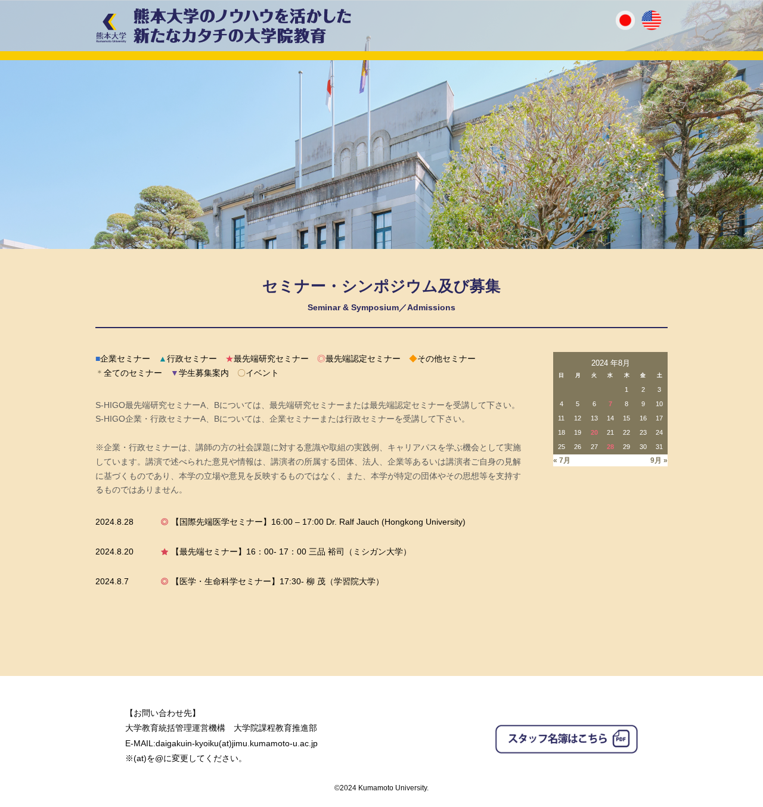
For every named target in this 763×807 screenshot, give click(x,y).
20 (594, 432)
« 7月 (561, 460)
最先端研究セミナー (267, 358)
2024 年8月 (610, 363)
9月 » (659, 460)
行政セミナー (188, 358)
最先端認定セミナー (359, 358)
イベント (258, 373)
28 (610, 446)
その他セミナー (442, 358)
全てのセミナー (128, 373)
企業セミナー (122, 358)
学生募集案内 (199, 373)
